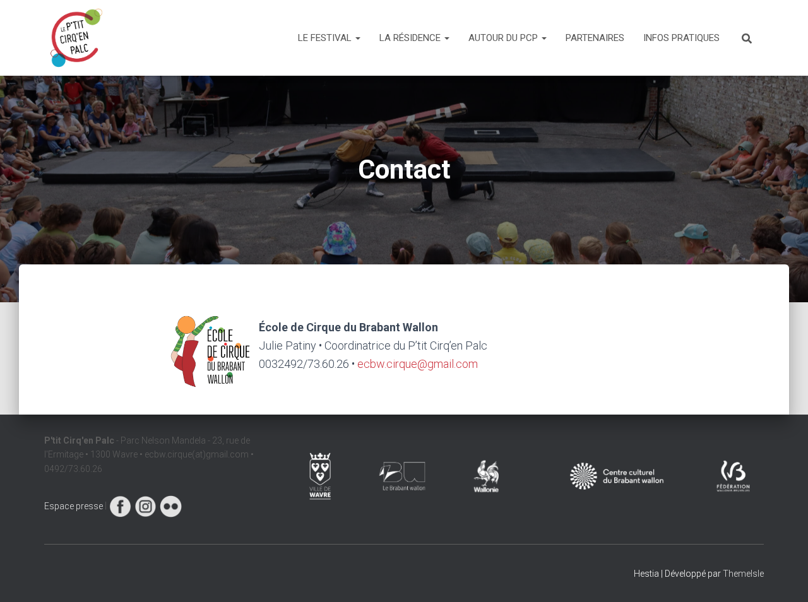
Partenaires (595, 38)
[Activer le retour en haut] (783, 577)
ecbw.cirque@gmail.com (417, 363)
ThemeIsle (743, 574)
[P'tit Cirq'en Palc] (76, 37)
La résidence (411, 38)
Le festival (326, 38)
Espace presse (73, 506)
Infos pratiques (681, 38)
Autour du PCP (504, 38)
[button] (357, 38)
